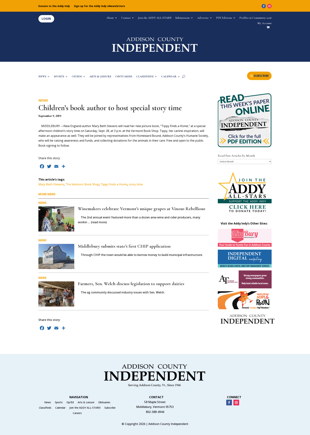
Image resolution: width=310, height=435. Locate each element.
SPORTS (59, 76)
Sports (59, 402)
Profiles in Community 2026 (255, 18)
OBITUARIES (123, 76)
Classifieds (45, 407)
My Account (265, 23)
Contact (126, 18)
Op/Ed (70, 402)
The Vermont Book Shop (82, 184)
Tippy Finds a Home (113, 184)
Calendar (60, 407)
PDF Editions (224, 18)
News (43, 100)
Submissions (182, 18)
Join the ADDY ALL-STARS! (154, 18)
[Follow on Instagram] (269, 6)
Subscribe (110, 407)
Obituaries (104, 402)
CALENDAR (169, 76)
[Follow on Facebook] (264, 6)
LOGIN (46, 19)
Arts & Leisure (86, 402)
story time (136, 184)
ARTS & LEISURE (100, 76)
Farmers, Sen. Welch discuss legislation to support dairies (131, 283)
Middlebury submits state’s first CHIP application (124, 246)
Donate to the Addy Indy (54, 6)
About (110, 18)
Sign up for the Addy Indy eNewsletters (99, 6)
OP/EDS (77, 76)
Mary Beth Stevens (51, 184)
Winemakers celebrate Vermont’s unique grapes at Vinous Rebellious (141, 208)
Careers (77, 413)
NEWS (42, 76)
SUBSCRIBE (261, 76)
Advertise (203, 18)
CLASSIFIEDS (145, 76)
